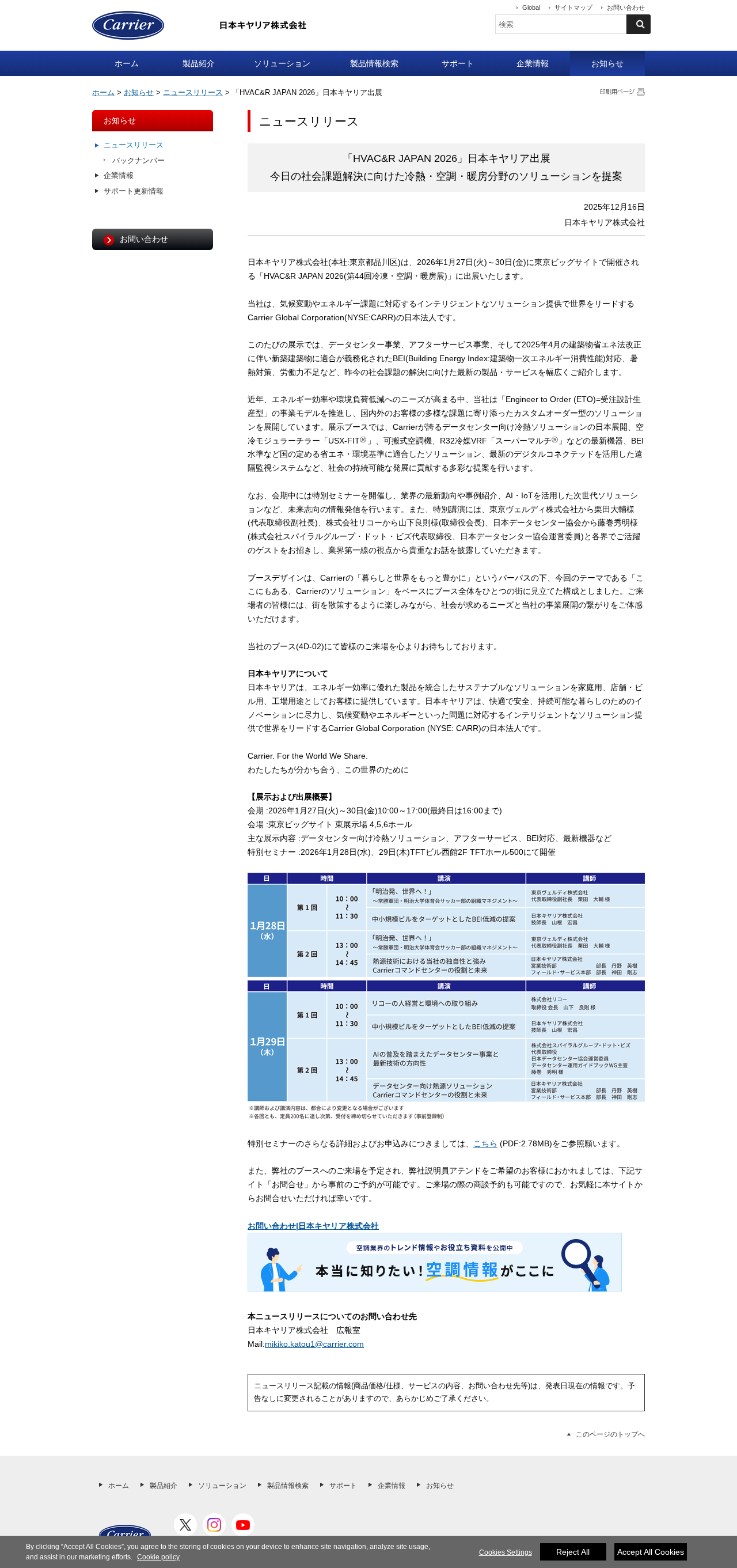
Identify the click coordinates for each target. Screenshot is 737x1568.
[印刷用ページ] (622, 91)
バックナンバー (138, 161)
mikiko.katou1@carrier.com (314, 1344)
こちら (485, 1143)
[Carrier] (125, 1535)
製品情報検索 (374, 63)
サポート (458, 63)
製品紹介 (199, 63)
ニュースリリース (193, 93)
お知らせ (607, 63)
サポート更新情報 (134, 191)
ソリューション (282, 63)
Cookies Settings (505, 1552)
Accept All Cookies (650, 1551)
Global (531, 7)
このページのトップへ (610, 1434)
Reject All (573, 1551)
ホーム (127, 63)
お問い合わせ (626, 7)
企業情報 (532, 63)
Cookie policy (158, 1557)
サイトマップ (573, 7)
